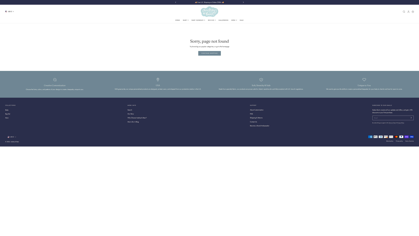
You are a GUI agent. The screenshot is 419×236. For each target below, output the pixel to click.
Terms (385, 229)
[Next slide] (243, 2)
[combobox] (381, 201)
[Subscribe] (411, 117)
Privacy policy (399, 141)
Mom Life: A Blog (133, 122)
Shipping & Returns (256, 118)
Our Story (131, 114)
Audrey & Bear (15, 142)
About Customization (256, 110)
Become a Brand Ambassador (259, 126)
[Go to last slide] (175, 2)
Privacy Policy (400, 123)
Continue (395, 209)
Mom (7, 118)
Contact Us (253, 122)
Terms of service (409, 141)
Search (130, 110)
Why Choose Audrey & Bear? (137, 118)
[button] (404, 12)
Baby (6, 110)
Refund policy (389, 141)
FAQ (251, 114)
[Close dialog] (414, 154)
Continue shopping (209, 53)
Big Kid (7, 114)
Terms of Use (392, 123)
